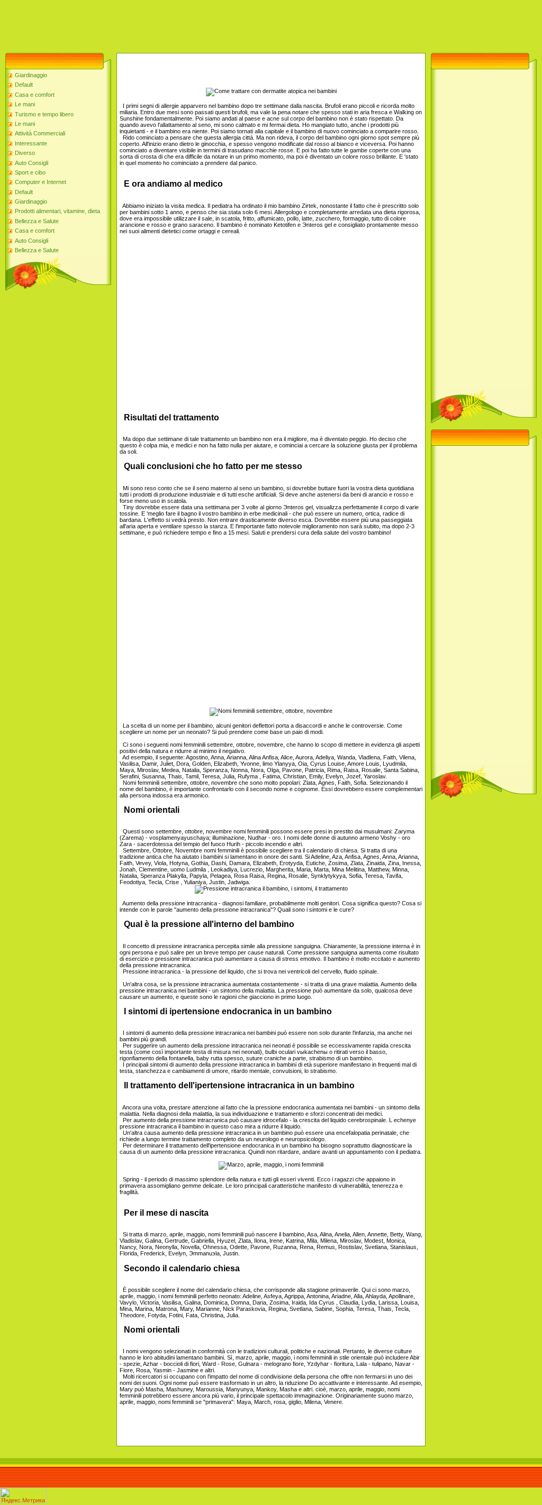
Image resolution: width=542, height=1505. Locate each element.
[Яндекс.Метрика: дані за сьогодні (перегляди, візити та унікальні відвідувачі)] (23, 1496)
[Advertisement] (192, 24)
